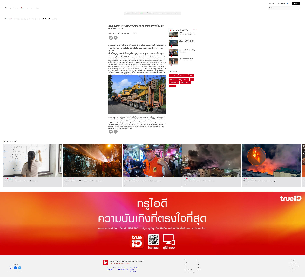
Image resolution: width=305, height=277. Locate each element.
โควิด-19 (134, 13)
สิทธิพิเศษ (15, 8)
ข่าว (12, 19)
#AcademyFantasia (174, 82)
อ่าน (22, 8)
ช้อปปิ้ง (186, 267)
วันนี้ (6, 8)
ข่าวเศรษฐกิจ (159, 13)
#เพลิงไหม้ (178, 79)
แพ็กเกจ (199, 267)
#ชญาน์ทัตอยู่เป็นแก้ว (185, 82)
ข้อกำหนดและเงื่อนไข (293, 263)
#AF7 (192, 79)
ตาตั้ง (31, 8)
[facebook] (15, 267)
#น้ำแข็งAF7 (172, 86)
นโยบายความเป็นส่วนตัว (294, 266)
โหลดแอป (271, 3)
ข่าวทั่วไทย (141, 13)
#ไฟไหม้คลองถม (183, 76)
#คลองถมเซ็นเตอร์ (174, 76)
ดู (10, 8)
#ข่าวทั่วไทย (7, 179)
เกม (27, 8)
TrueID (10, 3)
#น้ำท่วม (191, 76)
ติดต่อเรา (291, 272)
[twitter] (19, 267)
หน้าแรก (128, 13)
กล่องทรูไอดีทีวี (188, 270)
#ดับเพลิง (172, 79)
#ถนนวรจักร (185, 79)
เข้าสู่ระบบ (296, 3)
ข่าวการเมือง (150, 13)
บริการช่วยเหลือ (292, 269)
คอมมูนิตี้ (199, 270)
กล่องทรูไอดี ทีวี (281, 3)
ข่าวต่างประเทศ (169, 13)
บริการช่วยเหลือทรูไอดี (189, 272)
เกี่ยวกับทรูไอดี (292, 260)
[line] (10, 267)
